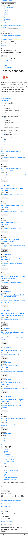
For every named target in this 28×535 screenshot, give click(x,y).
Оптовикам (7, 19)
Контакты (6, 22)
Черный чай (8, 67)
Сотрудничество (8, 456)
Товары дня (7, 469)
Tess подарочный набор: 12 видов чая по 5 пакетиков (13, 277)
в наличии (8, 132)
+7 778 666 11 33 (6, 503)
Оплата (6, 14)
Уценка (6, 65)
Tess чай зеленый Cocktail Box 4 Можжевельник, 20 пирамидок (12, 314)
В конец (8, 445)
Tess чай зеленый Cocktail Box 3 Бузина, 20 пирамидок (12, 296)
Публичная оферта (9, 459)
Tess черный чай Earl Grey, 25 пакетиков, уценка (11, 169)
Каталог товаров (19, 9)
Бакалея (6, 476)
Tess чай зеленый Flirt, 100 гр (11, 350)
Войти (3, 33)
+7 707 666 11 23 (6, 506)
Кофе (5, 472)
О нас (5, 12)
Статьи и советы (9, 21)
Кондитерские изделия (10, 477)
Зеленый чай (8, 60)
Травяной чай (8, 63)
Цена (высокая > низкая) (12, 113)
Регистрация (8, 33)
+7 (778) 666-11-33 (6, 1)
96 (5, 144)
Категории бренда (6, 98)
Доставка (6, 15)
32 (5, 142)
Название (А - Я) (9, 106)
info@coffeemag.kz (6, 521)
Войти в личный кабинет (20, 7)
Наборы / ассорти (10, 62)
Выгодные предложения (11, 470)
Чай (5, 474)
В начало (3, 445)
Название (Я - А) (9, 108)
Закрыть (4, 56)
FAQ (5, 17)
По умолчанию (9, 103)
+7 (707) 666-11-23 (6, 40)
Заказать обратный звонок (8, 3)
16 (5, 139)
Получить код (6, 491)
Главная (6, 10)
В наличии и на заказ (11, 134)
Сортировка (4, 100)
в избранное (7, 165)
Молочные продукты (10, 479)
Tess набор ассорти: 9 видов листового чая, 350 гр (11, 240)
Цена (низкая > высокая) (12, 110)
